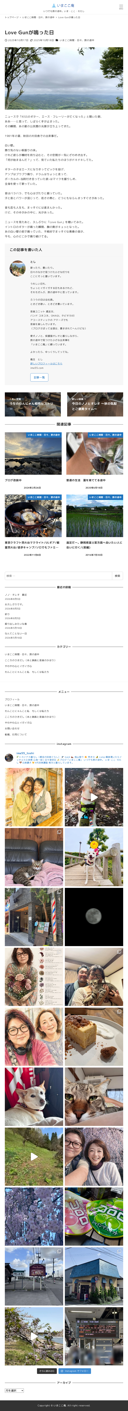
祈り (7, 614)
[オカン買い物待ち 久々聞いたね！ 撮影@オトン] (94, 797)
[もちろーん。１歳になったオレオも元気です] (34, 857)
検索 (117, 576)
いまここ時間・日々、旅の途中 (77, 40)
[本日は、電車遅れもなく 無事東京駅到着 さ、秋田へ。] (94, 1336)
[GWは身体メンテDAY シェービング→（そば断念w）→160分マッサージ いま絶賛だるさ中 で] (34, 917)
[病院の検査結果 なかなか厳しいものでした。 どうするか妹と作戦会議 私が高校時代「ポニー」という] (94, 1276)
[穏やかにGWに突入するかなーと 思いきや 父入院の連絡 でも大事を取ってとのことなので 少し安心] (94, 917)
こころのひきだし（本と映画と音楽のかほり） (31, 660)
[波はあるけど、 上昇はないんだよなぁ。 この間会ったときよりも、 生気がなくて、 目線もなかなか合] (34, 1216)
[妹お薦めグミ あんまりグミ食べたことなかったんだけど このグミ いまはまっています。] (94, 1216)
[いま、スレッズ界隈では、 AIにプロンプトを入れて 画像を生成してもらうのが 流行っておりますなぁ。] (34, 977)
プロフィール (12, 699)
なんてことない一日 (16, 633)
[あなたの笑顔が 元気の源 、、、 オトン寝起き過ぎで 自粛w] (94, 857)
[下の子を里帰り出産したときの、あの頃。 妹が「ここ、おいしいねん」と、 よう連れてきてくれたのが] (34, 1276)
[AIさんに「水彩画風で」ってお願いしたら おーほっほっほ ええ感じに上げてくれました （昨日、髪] (34, 1037)
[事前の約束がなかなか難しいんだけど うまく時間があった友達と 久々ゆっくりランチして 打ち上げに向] (94, 1037)
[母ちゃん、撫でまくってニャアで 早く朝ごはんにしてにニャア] (94, 1097)
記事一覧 (39, 377)
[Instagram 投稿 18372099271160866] (34, 1157)
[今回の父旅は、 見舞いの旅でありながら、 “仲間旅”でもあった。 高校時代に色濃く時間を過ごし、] (34, 797)
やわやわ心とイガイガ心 (18, 666)
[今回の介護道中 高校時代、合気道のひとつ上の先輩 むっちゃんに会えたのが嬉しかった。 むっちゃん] (94, 1157)
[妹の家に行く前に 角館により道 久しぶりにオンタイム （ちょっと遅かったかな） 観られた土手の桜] (34, 1336)
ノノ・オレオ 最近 (16, 594)
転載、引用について (16, 734)
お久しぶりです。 (14, 604)
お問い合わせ (12, 728)
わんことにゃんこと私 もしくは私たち (27, 672)
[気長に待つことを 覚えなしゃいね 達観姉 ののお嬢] (34, 1097)
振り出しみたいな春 (16, 624)
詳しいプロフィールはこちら (46, 363)
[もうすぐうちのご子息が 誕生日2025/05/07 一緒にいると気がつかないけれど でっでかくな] (94, 977)
